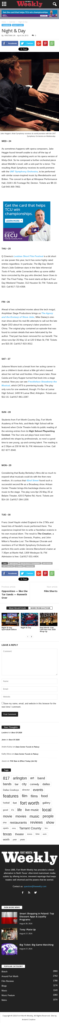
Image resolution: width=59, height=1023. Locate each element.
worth (6, 839)
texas (7, 834)
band (41, 778)
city (24, 784)
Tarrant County (30, 828)
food (44, 796)
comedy (34, 784)
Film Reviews (8, 981)
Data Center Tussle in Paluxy (27, 747)
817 (6, 778)
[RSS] (30, 893)
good (5, 810)
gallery (46, 802)
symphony (29, 566)
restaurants (18, 822)
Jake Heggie (47, 563)
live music (32, 810)
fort (15, 802)
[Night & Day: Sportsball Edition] (10, 619)
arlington (20, 778)
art (32, 778)
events (38, 790)
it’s (12, 810)
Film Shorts (50, 591)
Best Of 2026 (16, 733)
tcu (46, 828)
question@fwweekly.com (35, 886)
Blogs (4, 986)
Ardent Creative (28, 1019)
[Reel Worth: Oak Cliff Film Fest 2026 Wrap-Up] (48, 619)
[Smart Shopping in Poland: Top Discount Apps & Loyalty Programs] (9, 918)
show (50, 822)
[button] (54, 4)
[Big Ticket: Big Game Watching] (9, 949)
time (37, 834)
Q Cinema (19, 566)
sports (6, 828)
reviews (36, 822)
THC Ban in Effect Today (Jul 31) (23, 761)
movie (7, 816)
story (14, 828)
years (22, 839)
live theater (8, 566)
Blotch (4, 971)
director (26, 790)
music (34, 816)
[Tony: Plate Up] (9, 934)
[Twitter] (36, 893)
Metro (4, 1000)
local (46, 809)
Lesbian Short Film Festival (28, 256)
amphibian (13, 563)
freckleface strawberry (30, 563)
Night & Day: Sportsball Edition (9, 628)
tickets (29, 834)
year (15, 840)
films (34, 796)
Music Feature (8, 995)
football (6, 803)
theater (19, 834)
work (45, 834)
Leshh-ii (5, 733)
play (5, 822)
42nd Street (32, 480)
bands (7, 784)
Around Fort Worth (10, 976)
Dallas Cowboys (11, 790)
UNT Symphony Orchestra (24, 171)
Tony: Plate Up (28, 929)
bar (17, 784)
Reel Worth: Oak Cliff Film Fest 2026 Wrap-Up (48, 629)
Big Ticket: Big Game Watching (36, 944)
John (4, 740)
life (19, 810)
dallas (46, 784)
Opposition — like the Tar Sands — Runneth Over (15, 594)
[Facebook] (23, 893)
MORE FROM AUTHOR (40, 608)
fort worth (29, 803)
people (48, 816)
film (24, 796)
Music (4, 990)
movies (20, 816)
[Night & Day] (29, 619)
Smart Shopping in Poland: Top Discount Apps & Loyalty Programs (37, 916)
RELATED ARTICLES (17, 608)
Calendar (6, 25)
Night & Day (18, 25)
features (11, 796)
